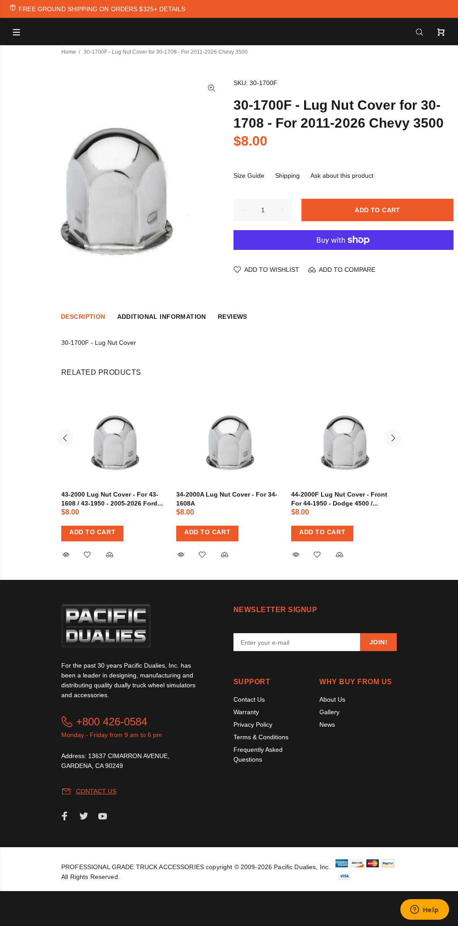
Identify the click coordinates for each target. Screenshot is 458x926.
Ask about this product (341, 175)
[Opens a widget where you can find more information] (424, 910)
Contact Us (249, 699)
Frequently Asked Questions (258, 754)
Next (392, 437)
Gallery (329, 712)
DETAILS (172, 9)
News (327, 724)
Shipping (287, 175)
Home (68, 52)
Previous (65, 437)
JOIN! (378, 642)
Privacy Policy (252, 724)
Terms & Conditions (260, 737)
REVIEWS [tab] (232, 316)
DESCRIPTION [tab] (83, 316)
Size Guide (248, 175)
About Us (332, 699)
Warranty (246, 712)
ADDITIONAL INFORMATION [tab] (161, 316)
